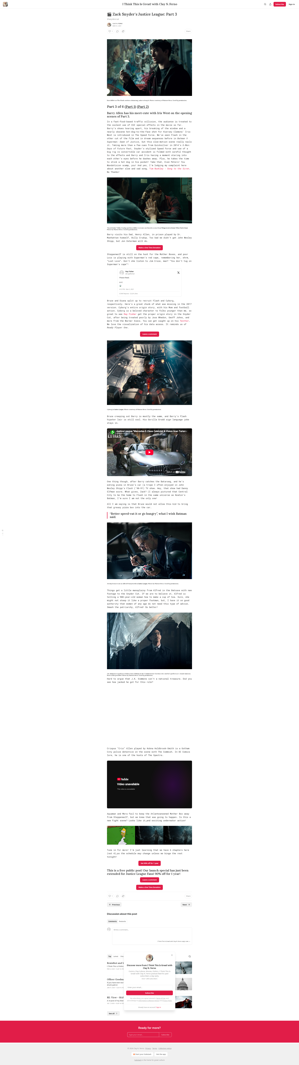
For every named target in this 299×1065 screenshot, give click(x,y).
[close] (172, 955)
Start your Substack (143, 1054)
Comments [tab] (112, 921)
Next (185, 904)
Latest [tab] (115, 956)
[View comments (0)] (117, 31)
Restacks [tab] (122, 921)
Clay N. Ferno (118, 23)
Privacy (148, 1048)
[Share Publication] (270, 4)
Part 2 (143, 106)
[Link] (104, 106)
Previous (116, 904)
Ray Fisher (130, 314)
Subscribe (279, 4)
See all (112, 1013)
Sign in (292, 4)
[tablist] (117, 921)
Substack (137, 1060)
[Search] (265, 4)
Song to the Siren (178, 168)
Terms (154, 1048)
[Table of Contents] (2, 532)
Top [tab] (109, 956)
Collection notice (164, 1048)
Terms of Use (160, 998)
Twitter (184, 320)
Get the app (161, 1054)
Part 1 (130, 106)
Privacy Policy (167, 1001)
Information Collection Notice (149, 1001)
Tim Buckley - (158, 168)
